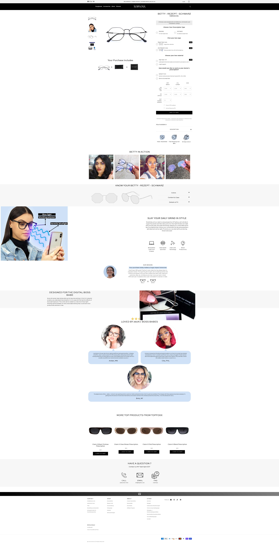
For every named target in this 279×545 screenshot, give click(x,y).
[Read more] (139, 494)
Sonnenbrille (110, 501)
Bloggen (149, 503)
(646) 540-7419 (91, 503)
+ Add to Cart (100, 453)
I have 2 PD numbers (171, 105)
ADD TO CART (174, 112)
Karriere (149, 501)
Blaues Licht (110, 503)
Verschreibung (110, 505)
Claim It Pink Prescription (152, 444)
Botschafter (130, 503)
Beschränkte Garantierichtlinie (154, 514)
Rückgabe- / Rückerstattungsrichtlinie (152, 511)
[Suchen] (190, 6)
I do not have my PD (171, 108)
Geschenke (129, 505)
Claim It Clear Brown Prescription (126, 444)
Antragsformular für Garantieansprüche (91, 511)
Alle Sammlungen (111, 512)
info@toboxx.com (91, 501)
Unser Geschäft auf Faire (93, 529)
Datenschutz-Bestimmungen (153, 505)
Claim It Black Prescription (177, 444)
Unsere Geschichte (131, 501)
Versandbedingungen (152, 516)
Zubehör (109, 510)
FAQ (88, 505)
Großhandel (89, 527)
